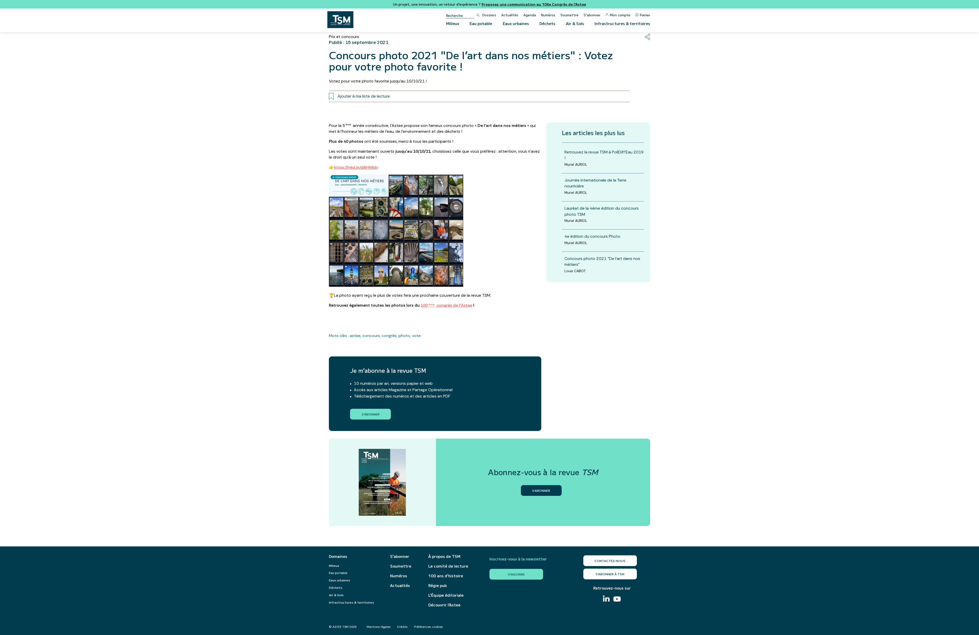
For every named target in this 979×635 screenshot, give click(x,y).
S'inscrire (516, 574)
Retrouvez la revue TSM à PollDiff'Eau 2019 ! (604, 155)
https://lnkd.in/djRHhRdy (356, 167)
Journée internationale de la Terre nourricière (595, 183)
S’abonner (592, 15)
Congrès (389, 335)
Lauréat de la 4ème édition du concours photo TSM (601, 211)
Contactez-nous (610, 560)
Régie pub (437, 585)
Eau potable (481, 23)
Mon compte (620, 15)
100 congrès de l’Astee (446, 305)
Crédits (402, 627)
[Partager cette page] (647, 37)
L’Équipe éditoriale (445, 595)
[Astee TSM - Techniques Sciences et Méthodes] (340, 19)
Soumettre (569, 15)
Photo (404, 335)
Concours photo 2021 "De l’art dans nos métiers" (602, 261)
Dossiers (489, 15)
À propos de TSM (444, 556)
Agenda (529, 15)
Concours (371, 335)
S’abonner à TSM (610, 574)
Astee (355, 335)
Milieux (452, 23)
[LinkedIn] (606, 599)
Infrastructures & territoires (622, 23)
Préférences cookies (428, 627)
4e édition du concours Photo (592, 236)
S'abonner (371, 414)
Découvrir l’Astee (444, 605)
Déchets (547, 23)
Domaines (338, 556)
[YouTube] (617, 599)
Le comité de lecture (448, 566)
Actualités (509, 15)
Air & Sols (575, 23)
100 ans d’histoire (445, 575)
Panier (645, 15)
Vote (416, 335)
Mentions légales (379, 627)
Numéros (548, 15)
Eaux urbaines (516, 23)
